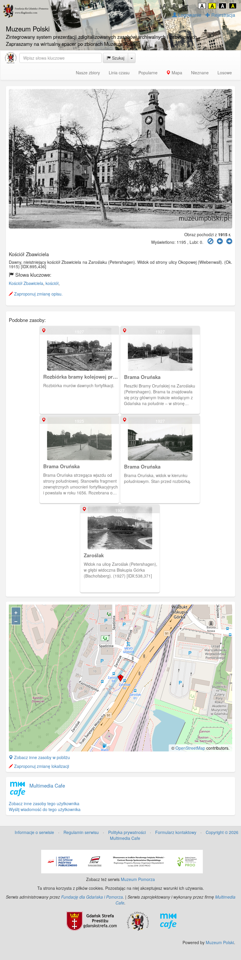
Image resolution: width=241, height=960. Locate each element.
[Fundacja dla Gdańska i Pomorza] (138, 920)
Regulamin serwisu (81, 832)
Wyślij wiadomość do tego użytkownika (45, 809)
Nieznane (200, 72)
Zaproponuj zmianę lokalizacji (41, 766)
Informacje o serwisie (34, 832)
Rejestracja (222, 14)
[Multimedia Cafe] (168, 920)
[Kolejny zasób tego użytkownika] (229, 241)
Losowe (224, 72)
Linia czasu (119, 72)
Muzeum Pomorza (138, 879)
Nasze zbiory (88, 72)
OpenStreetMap (190, 748)
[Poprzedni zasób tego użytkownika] (220, 241)
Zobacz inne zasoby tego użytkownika (44, 803)
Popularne (148, 72)
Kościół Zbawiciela (26, 283)
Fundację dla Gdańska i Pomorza (92, 897)
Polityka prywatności (127, 832)
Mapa (176, 72)
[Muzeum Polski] (10, 58)
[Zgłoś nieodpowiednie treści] (210, 241)
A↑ (185, 6)
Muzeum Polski (220, 942)
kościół (52, 283)
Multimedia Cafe (47, 785)
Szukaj (117, 58)
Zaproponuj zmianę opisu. (38, 294)
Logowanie (189, 14)
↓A (162, 6)
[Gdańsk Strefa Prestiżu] (91, 920)
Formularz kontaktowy (175, 832)
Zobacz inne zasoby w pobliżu (41, 757)
